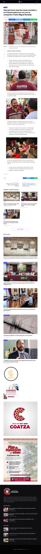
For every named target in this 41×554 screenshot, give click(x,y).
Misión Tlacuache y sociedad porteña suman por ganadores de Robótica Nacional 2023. (22, 509)
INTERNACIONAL (6, 315)
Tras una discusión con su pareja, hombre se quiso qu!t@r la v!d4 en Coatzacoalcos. (21, 520)
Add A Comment (20, 229)
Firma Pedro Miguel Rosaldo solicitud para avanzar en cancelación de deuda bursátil (11, 222)
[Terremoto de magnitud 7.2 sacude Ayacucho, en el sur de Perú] (21, 324)
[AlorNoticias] (20, 1)
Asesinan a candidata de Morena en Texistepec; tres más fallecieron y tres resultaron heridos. (29, 184)
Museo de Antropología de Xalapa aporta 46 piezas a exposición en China (11, 204)
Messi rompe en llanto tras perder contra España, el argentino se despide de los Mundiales (23, 539)
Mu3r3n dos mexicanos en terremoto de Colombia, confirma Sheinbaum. (22, 533)
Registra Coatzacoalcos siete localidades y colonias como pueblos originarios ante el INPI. (23, 514)
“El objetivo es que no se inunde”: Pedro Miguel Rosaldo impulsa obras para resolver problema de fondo (20, 361)
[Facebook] (5, 49)
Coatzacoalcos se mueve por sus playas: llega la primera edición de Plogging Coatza (29, 204)
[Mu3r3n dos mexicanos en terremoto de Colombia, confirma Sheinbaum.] (6, 535)
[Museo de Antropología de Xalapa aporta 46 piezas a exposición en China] (12, 196)
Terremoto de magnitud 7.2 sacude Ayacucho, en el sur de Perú (18, 335)
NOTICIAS (5, 7)
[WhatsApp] (5, 57)
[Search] (37, 2)
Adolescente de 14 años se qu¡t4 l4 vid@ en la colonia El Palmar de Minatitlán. (12, 184)
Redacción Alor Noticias (7, 17)
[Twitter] (5, 52)
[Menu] (4, 2)
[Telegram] (5, 54)
